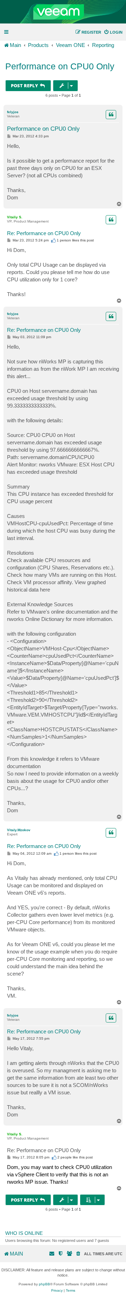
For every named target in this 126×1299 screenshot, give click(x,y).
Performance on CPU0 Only (59, 66)
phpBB (44, 1284)
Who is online (24, 1233)
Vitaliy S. (14, 217)
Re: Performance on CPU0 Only (44, 233)
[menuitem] (113, 32)
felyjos (13, 112)
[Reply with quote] (111, 114)
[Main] (63, 12)
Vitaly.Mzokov (18, 830)
